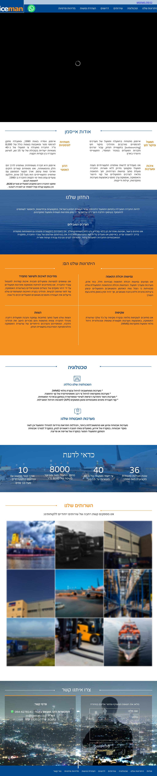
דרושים (105, 8)
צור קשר (57, 771)
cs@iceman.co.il (36, 715)
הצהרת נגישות (88, 8)
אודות (149, 771)
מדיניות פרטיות (66, 8)
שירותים (118, 8)
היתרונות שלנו (137, 771)
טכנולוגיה (132, 8)
